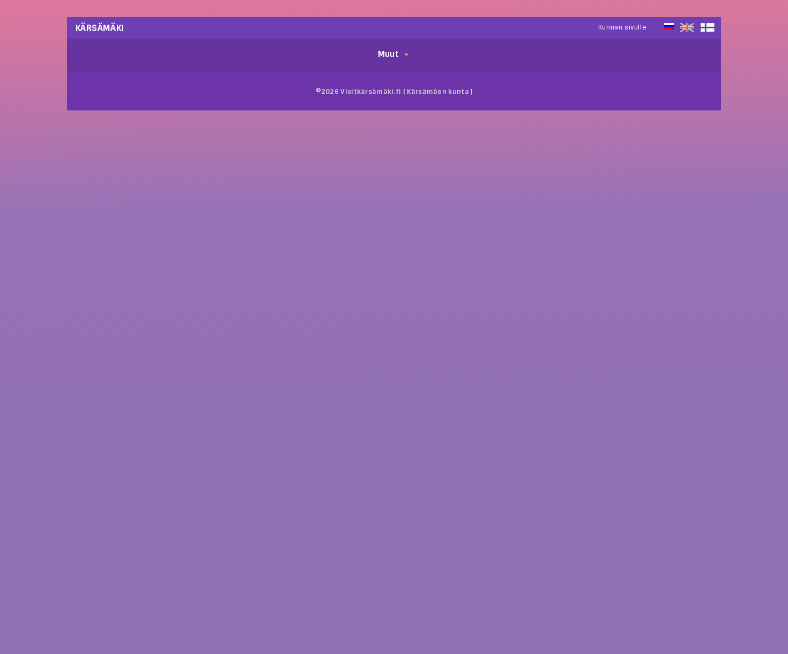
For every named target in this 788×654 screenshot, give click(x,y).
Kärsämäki (100, 28)
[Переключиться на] (708, 27)
